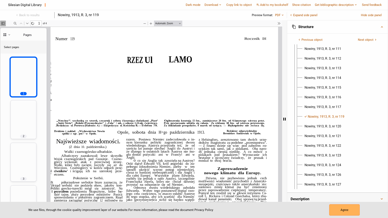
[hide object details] (284, 119)
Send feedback (372, 5)
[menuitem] (322, 49)
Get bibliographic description (334, 5)
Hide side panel (371, 15)
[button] (337, 26)
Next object (365, 40)
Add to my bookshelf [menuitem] (274, 5)
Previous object (312, 40)
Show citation (301, 5)
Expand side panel (305, 15)
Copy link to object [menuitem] (239, 5)
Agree (344, 210)
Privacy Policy (203, 210)
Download (211, 5)
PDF (277, 15)
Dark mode (193, 5)
